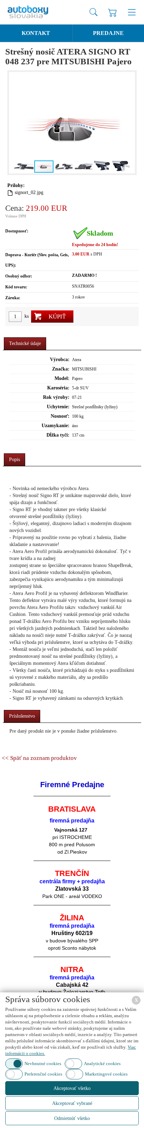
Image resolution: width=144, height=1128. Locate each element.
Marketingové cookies (106, 1074)
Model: (62, 378)
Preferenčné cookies (43, 1074)
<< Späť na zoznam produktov (39, 758)
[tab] (25, 343)
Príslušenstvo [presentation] (22, 716)
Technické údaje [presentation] (25, 343)
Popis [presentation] (14, 459)
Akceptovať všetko (72, 1088)
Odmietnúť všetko (72, 1118)
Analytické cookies (102, 1063)
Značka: (61, 369)
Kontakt (36, 33)
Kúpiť (57, 316)
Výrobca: (60, 359)
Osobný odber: (18, 276)
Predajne (108, 33)
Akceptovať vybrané (72, 1103)
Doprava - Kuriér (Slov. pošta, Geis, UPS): (37, 260)
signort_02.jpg (29, 192)
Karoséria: (58, 387)
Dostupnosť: (16, 231)
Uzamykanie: (56, 425)
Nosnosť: (60, 416)
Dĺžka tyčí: (58, 435)
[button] (15, 122)
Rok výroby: (56, 397)
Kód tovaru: (16, 287)
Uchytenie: (58, 406)
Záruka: (12, 297)
